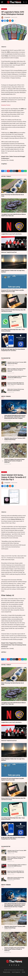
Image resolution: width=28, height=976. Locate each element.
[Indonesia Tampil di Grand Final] (14, 243)
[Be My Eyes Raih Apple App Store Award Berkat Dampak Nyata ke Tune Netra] (14, 340)
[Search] (24, 2)
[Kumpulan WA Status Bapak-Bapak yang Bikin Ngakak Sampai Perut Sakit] (14, 281)
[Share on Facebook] (2, 21)
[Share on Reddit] (10, 21)
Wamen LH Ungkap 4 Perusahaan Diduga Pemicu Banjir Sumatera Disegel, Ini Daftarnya (16, 370)
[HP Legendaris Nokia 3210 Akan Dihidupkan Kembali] (14, 32)
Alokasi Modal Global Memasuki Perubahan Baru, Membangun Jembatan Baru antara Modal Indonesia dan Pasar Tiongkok (15, 417)
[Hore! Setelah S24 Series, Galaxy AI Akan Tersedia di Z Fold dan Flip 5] (14, 497)
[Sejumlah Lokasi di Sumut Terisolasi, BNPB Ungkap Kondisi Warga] (3, 363)
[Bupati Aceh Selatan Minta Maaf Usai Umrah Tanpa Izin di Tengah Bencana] (3, 384)
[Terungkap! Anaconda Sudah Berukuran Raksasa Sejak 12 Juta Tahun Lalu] (14, 205)
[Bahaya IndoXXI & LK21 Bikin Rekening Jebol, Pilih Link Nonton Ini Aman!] (14, 301)
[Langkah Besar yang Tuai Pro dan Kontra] (14, 225)
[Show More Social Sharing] (15, 21)
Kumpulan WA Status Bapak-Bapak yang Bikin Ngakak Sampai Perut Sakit (12, 291)
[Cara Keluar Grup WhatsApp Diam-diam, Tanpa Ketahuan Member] (14, 321)
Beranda (2, 5)
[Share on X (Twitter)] (5, 21)
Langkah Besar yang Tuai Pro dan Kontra (11, 234)
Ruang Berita (7, 17)
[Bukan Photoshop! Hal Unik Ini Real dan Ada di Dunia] (14, 186)
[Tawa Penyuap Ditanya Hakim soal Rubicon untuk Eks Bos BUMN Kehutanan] (3, 378)
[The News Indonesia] (14, 2)
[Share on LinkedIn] (7, 21)
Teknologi (4, 472)
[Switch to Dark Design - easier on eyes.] (26, 2)
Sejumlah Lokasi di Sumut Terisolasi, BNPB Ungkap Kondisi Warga (14, 439)
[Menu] (2, 2)
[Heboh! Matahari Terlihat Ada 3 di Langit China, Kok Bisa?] (14, 262)
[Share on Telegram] (12, 21)
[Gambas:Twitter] (5, 105)
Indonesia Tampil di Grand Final (9, 252)
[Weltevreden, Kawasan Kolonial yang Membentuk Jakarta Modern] (3, 390)
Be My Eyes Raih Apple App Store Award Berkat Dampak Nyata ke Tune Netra (13, 350)
